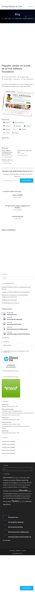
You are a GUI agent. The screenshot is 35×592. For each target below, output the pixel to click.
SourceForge (9, 498)
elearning (25, 480)
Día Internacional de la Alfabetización (17, 329)
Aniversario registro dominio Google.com (18, 334)
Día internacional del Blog (14, 324)
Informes (10, 487)
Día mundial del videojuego (14, 319)
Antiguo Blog (7, 79)
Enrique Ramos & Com (12, 6)
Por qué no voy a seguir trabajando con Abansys (17, 206)
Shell (24, 496)
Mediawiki (11, 491)
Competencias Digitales (9, 480)
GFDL (25, 483)
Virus (24, 501)
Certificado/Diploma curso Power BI (10, 303)
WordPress (6, 504)
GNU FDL (29, 483)
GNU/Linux (16, 79)
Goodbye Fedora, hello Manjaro (9, 300)
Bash (17, 477)
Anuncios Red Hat (17, 216)
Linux (18, 487)
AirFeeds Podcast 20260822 (8, 441)
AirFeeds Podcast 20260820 (8, 447)
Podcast (25, 493)
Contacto (24, 550)
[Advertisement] (17, 45)
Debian (18, 480)
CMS (28, 477)
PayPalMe (18, 550)
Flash (18, 482)
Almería (5, 477)
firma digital (13, 483)
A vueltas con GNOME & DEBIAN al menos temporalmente (16, 292)
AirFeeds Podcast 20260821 (8, 444)
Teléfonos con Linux (7, 160)
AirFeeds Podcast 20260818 (8, 453)
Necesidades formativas (11, 493)
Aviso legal (11, 550)
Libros (15, 487)
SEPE (21, 496)
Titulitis (15, 501)
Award (10, 477)
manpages (6, 491)
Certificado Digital (22, 477)
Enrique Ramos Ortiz (10, 77)
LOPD (24, 487)
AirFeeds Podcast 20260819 (8, 450)
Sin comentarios (28, 79)
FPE (23, 483)
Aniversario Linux (12, 314)
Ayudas (14, 477)
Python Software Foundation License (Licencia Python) (7, 152)
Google (4, 485)
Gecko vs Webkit (17, 195)
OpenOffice (20, 493)
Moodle (23, 490)
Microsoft (16, 491)
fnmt (20, 482)
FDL (9, 483)
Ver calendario (5, 337)
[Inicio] (2, 18)
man (27, 487)
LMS (21, 487)
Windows (29, 501)
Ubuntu (20, 501)
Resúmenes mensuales (13, 496)
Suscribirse (26, 180)
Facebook (5, 483)
